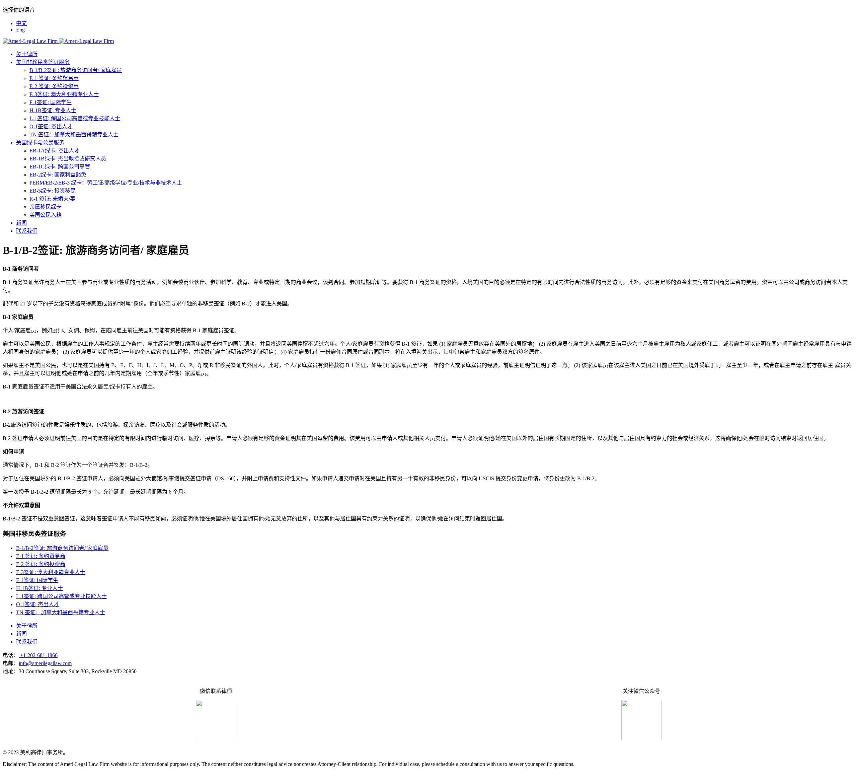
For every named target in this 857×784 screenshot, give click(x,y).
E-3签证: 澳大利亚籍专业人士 (64, 94)
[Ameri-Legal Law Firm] (58, 41)
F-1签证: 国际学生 (50, 102)
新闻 (21, 223)
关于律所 (26, 54)
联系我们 (26, 231)
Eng (20, 29)
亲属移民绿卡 (45, 207)
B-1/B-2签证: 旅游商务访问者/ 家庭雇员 (75, 70)
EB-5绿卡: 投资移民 (52, 191)
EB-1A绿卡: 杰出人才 (54, 150)
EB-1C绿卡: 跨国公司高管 (59, 166)
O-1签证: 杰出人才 (51, 126)
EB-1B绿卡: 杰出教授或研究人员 (67, 158)
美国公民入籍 (45, 215)
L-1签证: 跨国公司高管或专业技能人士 (74, 118)
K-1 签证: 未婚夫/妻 (52, 199)
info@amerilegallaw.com (45, 663)
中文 (21, 23)
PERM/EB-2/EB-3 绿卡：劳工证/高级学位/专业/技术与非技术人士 (105, 183)
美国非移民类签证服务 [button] (43, 62)
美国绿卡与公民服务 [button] (40, 142)
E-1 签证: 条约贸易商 (54, 78)
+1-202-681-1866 (38, 655)
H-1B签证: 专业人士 (52, 110)
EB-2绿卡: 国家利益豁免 (57, 174)
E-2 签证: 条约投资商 (54, 86)
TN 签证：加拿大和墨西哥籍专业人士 (74, 134)
